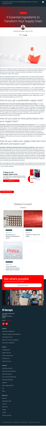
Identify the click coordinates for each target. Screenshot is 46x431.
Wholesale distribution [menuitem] (7, 379)
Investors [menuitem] (4, 404)
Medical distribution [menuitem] (7, 374)
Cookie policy (24, 422)
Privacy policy (16, 422)
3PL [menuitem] (3, 388)
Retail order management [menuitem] (8, 342)
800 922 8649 (8, 320)
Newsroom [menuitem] (5, 406)
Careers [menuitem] (4, 409)
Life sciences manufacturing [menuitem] (9, 376)
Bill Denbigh (21, 31)
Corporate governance (7, 422)
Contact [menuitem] (4, 412)
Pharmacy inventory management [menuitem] (10, 340)
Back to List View (6, 191)
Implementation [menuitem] (6, 349)
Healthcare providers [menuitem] (7, 368)
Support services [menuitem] (6, 352)
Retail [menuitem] (3, 391)
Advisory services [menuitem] (6, 361)
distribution (23, 13)
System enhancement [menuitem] (7, 355)
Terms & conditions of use (34, 422)
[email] (26, 35)
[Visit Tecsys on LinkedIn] (6, 323)
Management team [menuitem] (6, 401)
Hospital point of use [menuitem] (7, 337)
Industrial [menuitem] (4, 382)
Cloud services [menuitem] (5, 358)
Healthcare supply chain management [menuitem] (11, 334)
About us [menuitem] (4, 398)
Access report (5, 4)
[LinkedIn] (24, 35)
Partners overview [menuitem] (6, 415)
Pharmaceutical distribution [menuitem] (9, 371)
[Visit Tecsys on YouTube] (3, 323)
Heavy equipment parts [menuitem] (8, 385)
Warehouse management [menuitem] (8, 331)
